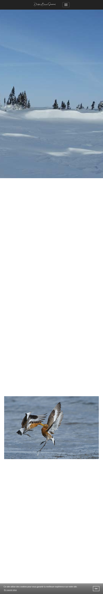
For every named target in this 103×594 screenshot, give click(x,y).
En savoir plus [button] (10, 590)
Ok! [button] (96, 589)
